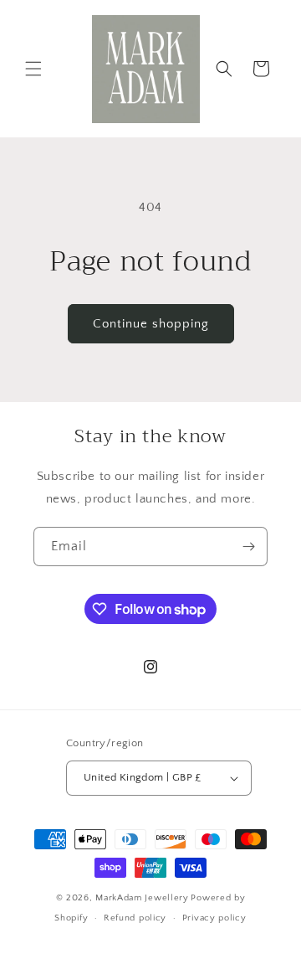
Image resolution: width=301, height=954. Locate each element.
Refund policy (135, 918)
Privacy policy (214, 918)
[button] (33, 68)
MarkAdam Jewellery (142, 898)
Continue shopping (151, 324)
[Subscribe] (248, 546)
